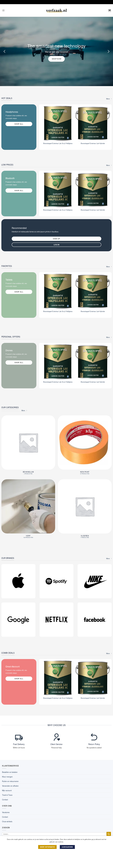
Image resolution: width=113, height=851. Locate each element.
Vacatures (6, 812)
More (108, 99)
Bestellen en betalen (10, 772)
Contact (5, 799)
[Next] (108, 51)
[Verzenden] (109, 834)
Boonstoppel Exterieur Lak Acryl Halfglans (57, 143)
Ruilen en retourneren (10, 781)
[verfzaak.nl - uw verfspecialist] (56, 10)
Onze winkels (7, 821)
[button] (3, 10)
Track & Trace (7, 795)
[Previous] (4, 51)
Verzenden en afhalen (10, 786)
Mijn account (7, 790)
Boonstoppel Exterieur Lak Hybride (93, 143)
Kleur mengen (7, 776)
